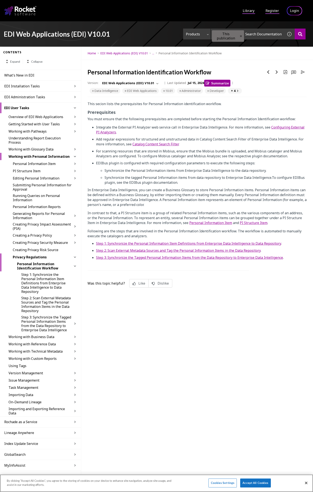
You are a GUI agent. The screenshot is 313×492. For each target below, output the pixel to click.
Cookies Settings (222, 483)
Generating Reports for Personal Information (39, 215)
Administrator (191, 91)
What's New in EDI (19, 75)
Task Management (23, 387)
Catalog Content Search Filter (155, 144)
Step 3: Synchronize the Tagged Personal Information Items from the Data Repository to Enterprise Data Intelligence (46, 323)
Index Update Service (21, 443)
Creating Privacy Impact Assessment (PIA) (42, 226)
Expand (15, 61)
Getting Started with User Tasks (34, 124)
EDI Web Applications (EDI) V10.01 (124, 53)
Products (193, 34)
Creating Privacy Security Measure (40, 242)
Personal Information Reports (37, 206)
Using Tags (17, 365)
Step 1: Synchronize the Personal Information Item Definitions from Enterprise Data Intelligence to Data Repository (43, 283)
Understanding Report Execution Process (35, 140)
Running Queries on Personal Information (36, 198)
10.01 (169, 91)
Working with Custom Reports (33, 358)
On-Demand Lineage (25, 402)
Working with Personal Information (39, 156)
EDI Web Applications (142, 91)
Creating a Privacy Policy (32, 235)
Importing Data (21, 394)
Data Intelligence (106, 91)
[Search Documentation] (300, 34)
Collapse (37, 61)
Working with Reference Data (32, 344)
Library (248, 10)
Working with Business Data (31, 336)
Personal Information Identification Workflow (37, 266)
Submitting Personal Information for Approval (42, 187)
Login (294, 10)
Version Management (26, 373)
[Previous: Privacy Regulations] (268, 72)
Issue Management (24, 380)
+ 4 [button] (233, 91)
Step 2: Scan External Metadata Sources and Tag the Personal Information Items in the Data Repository (46, 304)
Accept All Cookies (255, 483)
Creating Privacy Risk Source (35, 249)
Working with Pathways (28, 131)
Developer (217, 91)
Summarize (220, 83)
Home (92, 53)
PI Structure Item (26, 171)
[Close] (306, 483)
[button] (241, 36)
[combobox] (247, 34)
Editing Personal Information (36, 178)
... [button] (153, 53)
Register (272, 10)
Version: (93, 83)
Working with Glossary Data (31, 149)
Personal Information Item (34, 163)
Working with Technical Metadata (36, 351)
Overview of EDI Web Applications (36, 116)
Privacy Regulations (30, 257)
